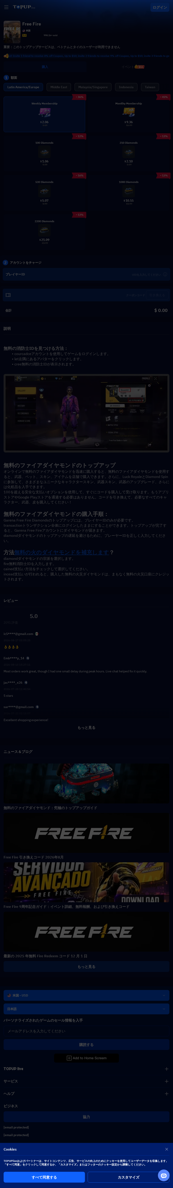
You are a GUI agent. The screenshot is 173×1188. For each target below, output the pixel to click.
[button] (86, 594)
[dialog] (86, 1165)
